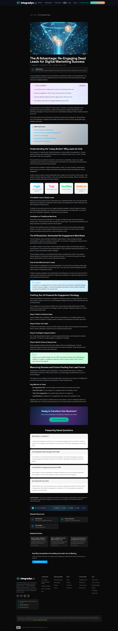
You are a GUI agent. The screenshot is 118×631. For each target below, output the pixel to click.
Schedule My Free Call (39, 561)
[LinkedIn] (24, 595)
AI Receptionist (48, 2)
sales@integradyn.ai (24, 607)
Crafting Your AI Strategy (41, 135)
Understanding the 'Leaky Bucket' (43, 130)
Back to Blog (36, 18)
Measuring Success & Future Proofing (45, 138)
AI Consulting (58, 2)
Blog (35, 14)
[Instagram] (28, 595)
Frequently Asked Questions (42, 141)
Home (31, 14)
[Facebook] (17, 595)
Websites (40, 2)
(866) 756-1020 (84, 2)
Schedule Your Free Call (59, 419)
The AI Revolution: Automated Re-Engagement (47, 132)
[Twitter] (21, 595)
